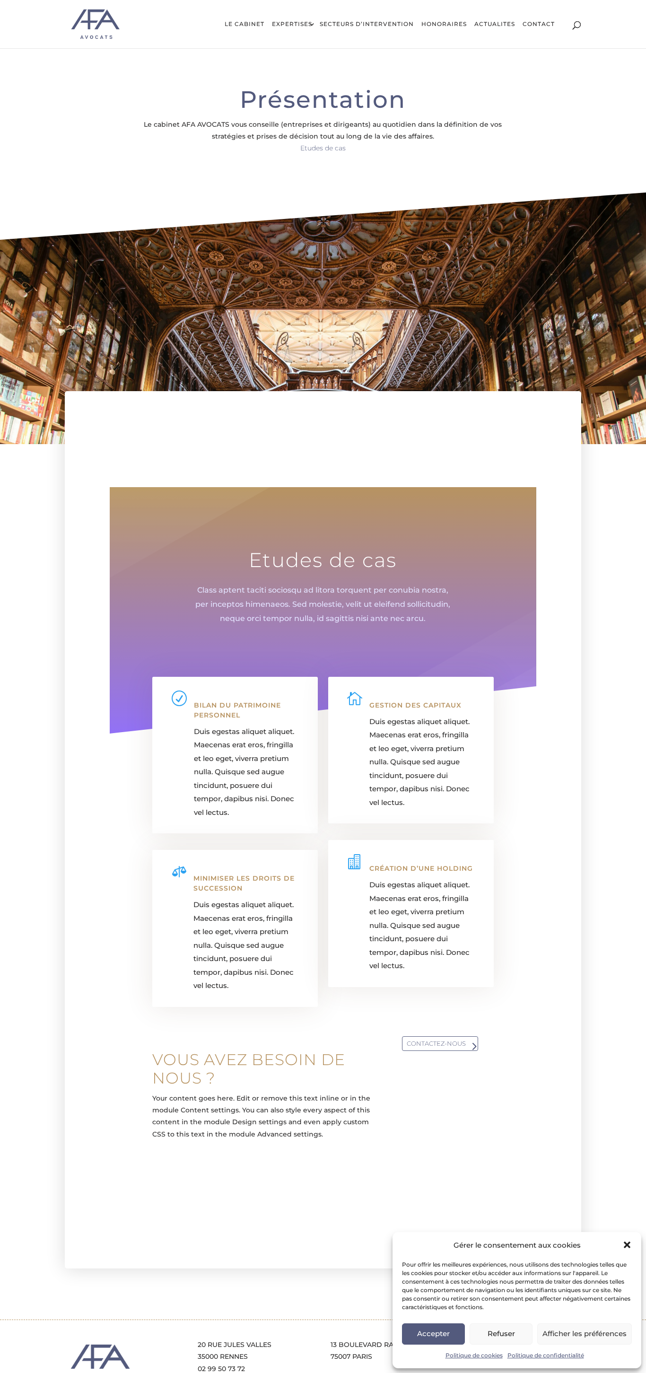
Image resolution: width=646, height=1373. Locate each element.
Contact (539, 24)
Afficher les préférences (584, 1333)
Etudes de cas (323, 148)
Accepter (433, 1333)
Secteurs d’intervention (367, 24)
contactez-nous (436, 1043)
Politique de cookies (474, 1355)
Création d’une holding (421, 868)
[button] (627, 1245)
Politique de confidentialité (545, 1355)
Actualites (494, 24)
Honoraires (444, 24)
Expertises (292, 24)
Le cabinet (244, 24)
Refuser (501, 1333)
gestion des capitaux (415, 705)
